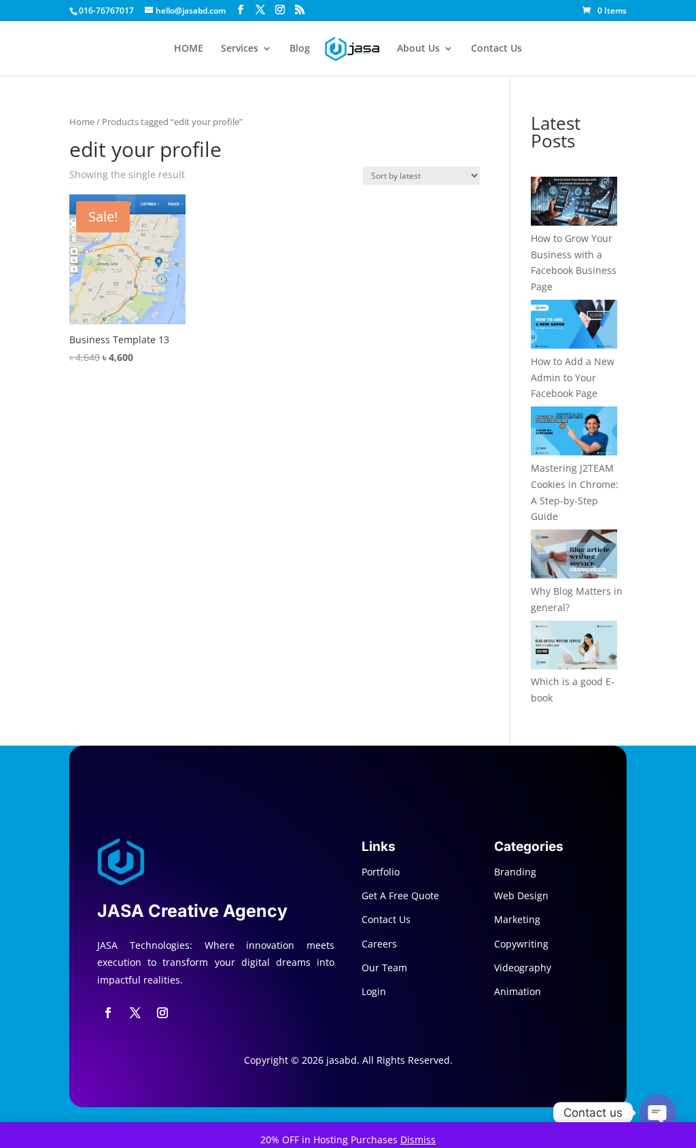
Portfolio (381, 871)
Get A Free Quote (400, 895)
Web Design (521, 895)
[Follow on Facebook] (108, 1013)
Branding (515, 871)
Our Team (384, 967)
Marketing (517, 919)
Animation (517, 991)
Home (81, 122)
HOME (188, 49)
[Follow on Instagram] (162, 1013)
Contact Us (496, 49)
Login (374, 991)
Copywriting (521, 943)
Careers (379, 943)
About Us (418, 49)
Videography (522, 967)
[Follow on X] (135, 1013)
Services (239, 49)
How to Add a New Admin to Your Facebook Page (572, 377)
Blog (300, 49)
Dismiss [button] (418, 1139)
